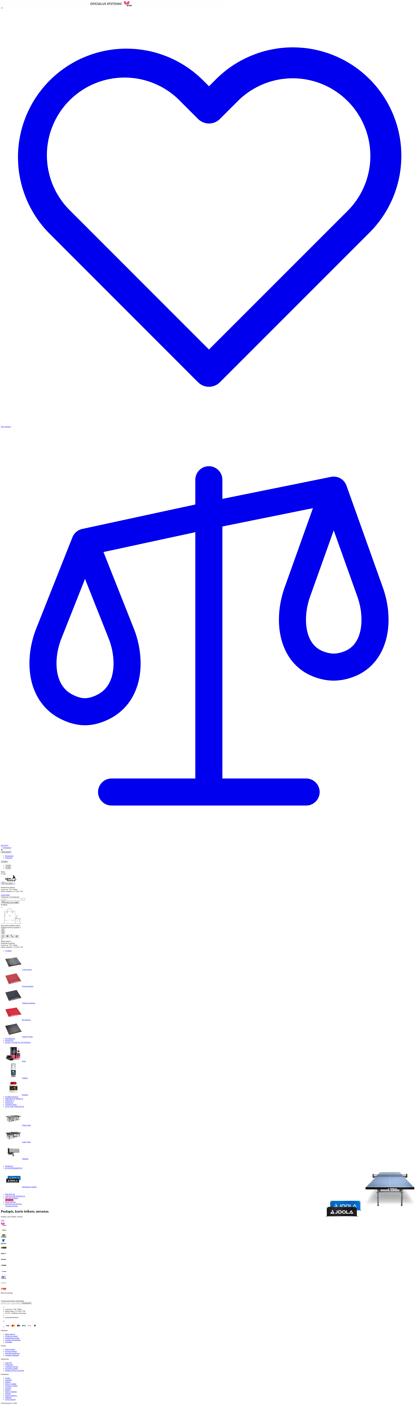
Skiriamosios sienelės (29, 1187)
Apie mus (8, 1363)
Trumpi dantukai (27, 986)
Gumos (7, 1378)
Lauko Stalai (26, 1142)
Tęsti (2, 1220)
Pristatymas (9, 1365)
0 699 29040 (5, 895)
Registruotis (9, 856)
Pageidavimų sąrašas (12, 1338)
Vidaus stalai (26, 1125)
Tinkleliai (25, 1159)
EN (4, 874)
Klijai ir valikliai (10, 1384)
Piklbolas (8, 1397)
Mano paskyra (6, 852)
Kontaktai (8, 1342)
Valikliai (25, 1078)
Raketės (8, 1382)
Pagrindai (8, 1380)
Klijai (24, 1061)
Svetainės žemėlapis (12, 1355)
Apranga (8, 1388)
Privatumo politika (11, 1369)
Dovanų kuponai (11, 1351)
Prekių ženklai (10, 1349)
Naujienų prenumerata (12, 1340)
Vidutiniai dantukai (28, 1003)
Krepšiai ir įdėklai (11, 1386)
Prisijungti (8, 858)
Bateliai (7, 1390)
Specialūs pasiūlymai (12, 1353)
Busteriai (25, 1095)
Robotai (8, 1394)
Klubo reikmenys (11, 1396)
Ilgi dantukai (26, 1020)
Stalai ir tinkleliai (11, 1392)
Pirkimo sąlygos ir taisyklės (14, 1370)
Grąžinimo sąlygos (11, 1367)
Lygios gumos (27, 969)
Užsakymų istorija (11, 1336)
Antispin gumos (27, 1037)
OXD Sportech (10, 1399)
